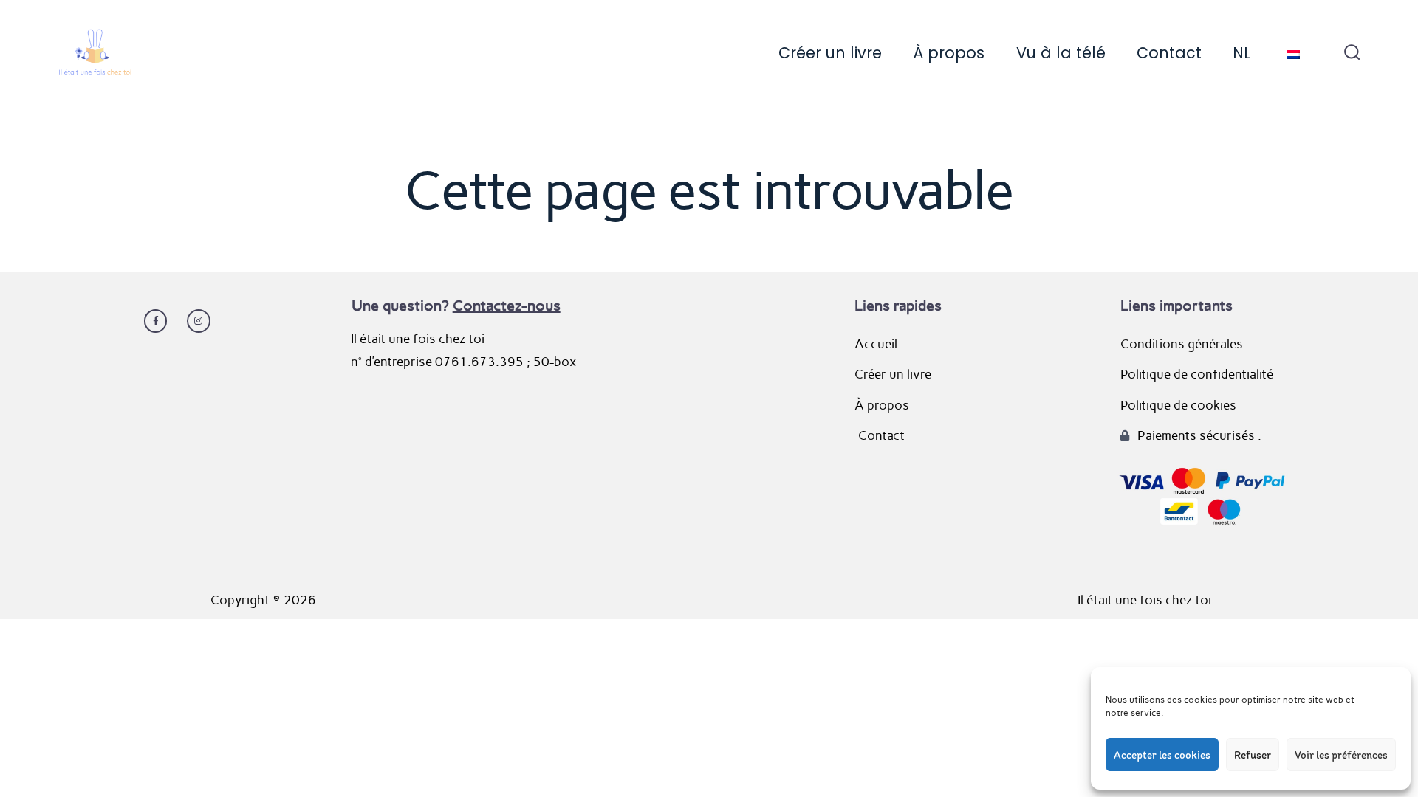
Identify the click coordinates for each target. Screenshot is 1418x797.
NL (1242, 52)
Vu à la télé (1061, 52)
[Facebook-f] (155, 320)
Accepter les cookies (1162, 755)
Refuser (1252, 755)
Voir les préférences (1341, 755)
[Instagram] (198, 320)
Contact (1169, 52)
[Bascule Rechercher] (1352, 53)
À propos (948, 52)
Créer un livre (830, 52)
